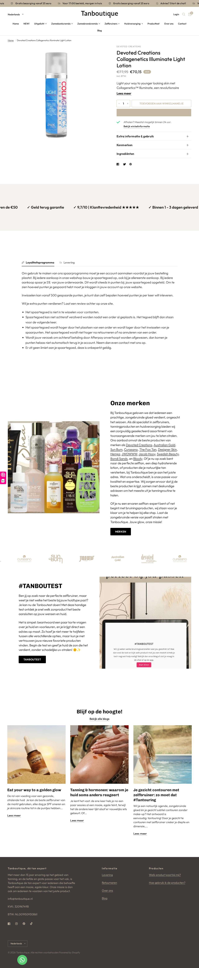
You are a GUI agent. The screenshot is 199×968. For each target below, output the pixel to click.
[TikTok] (33, 923)
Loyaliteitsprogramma (40, 262)
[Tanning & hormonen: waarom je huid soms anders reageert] (99, 754)
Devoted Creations (139, 445)
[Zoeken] (184, 14)
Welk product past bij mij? (165, 875)
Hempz (115, 454)
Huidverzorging (132, 23)
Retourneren (109, 882)
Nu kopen (154, 112)
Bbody (137, 459)
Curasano (131, 449)
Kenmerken (124, 145)
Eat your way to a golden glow (34, 790)
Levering (69, 262)
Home (16, 23)
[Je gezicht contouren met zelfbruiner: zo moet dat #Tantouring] (162, 754)
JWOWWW (129, 454)
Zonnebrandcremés (87, 23)
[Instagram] (18, 923)
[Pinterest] (26, 923)
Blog (99, 30)
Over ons (168, 23)
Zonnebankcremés (60, 23)
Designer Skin (167, 449)
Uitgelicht (39, 23)
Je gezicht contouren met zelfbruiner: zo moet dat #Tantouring (156, 795)
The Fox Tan (147, 449)
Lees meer (124, 93)
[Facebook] (11, 923)
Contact (182, 23)
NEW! (26, 23)
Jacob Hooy (147, 454)
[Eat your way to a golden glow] (36, 754)
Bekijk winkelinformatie (137, 126)
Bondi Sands (119, 459)
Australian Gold (164, 445)
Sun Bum (116, 449)
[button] (120, 531)
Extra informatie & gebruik (135, 136)
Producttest (154, 23)
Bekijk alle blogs (99, 718)
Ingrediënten (125, 154)
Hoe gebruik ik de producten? (167, 882)
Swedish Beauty (168, 454)
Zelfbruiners (111, 23)
